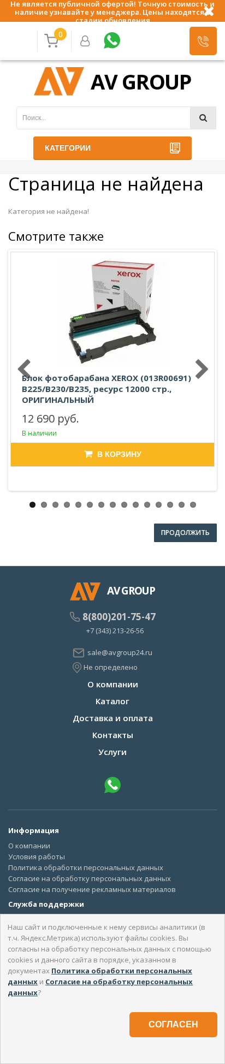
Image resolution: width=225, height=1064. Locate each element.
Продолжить (185, 532)
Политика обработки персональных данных (85, 867)
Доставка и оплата (113, 717)
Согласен (173, 1024)
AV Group (141, 81)
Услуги (112, 751)
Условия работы (36, 856)
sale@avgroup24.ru (119, 652)
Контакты (112, 734)
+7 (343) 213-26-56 (115, 630)
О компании (112, 684)
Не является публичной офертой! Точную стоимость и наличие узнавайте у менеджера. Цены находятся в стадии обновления (112, 11)
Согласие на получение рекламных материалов (92, 889)
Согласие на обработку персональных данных (89, 878)
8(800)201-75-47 (119, 616)
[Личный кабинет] (85, 40)
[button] (203, 41)
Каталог (112, 701)
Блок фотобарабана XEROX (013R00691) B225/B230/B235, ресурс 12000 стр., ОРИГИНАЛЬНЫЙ (106, 388)
